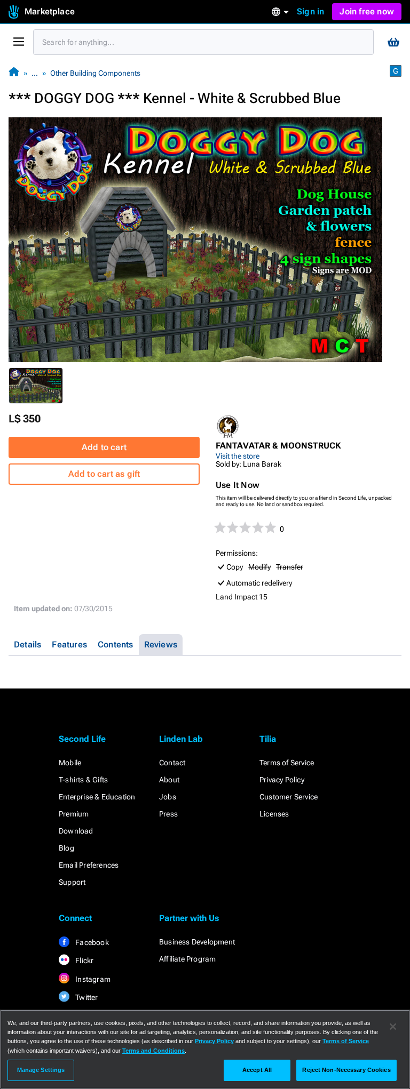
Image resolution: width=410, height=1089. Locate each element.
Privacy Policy (281, 779)
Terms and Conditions (153, 1050)
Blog (66, 848)
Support (72, 882)
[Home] (14, 73)
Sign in (310, 11)
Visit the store (237, 456)
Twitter (86, 997)
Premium (74, 814)
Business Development (197, 942)
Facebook (91, 942)
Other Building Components (95, 73)
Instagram (92, 979)
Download (76, 831)
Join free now (367, 11)
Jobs (167, 796)
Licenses (274, 814)
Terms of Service (286, 762)
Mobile (70, 762)
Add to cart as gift (104, 474)
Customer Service (288, 796)
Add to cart (104, 447)
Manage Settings (41, 1070)
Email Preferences (89, 865)
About (169, 779)
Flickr (83, 960)
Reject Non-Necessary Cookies (346, 1070)
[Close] (393, 1026)
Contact (172, 762)
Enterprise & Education (97, 796)
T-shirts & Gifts (83, 779)
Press (168, 814)
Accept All (257, 1070)
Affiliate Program (187, 959)
